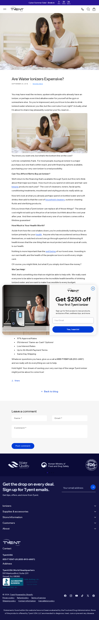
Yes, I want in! (73, 329)
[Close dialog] (93, 288)
